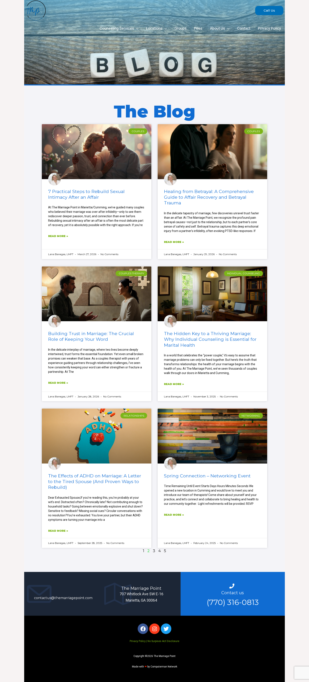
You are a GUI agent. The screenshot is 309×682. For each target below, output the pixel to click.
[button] (269, 10)
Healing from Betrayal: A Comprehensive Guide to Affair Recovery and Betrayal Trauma (209, 197)
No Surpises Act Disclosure (163, 641)
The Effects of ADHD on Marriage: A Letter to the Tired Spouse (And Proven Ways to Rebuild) (94, 481)
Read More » (58, 236)
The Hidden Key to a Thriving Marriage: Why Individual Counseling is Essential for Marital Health (210, 339)
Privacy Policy (138, 641)
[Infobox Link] (63, 594)
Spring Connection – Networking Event (207, 475)
